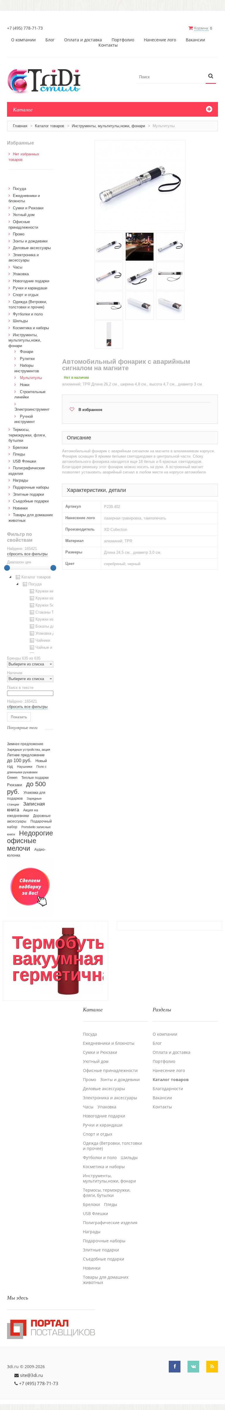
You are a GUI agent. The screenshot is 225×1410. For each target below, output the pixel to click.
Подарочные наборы (31, 487)
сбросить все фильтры (27, 554)
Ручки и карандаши (30, 288)
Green (12, 777)
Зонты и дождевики (30, 241)
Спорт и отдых (26, 295)
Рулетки (27, 358)
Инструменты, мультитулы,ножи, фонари (108, 126)
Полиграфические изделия (110, 1222)
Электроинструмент (32, 409)
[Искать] (211, 76)
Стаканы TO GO (49, 612)
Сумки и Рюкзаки (28, 208)
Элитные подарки (28, 494)
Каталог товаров (49, 126)
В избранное (90, 409)
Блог (49, 40)
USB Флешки (24, 461)
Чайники (42, 640)
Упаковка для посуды (54, 633)
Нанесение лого (160, 40)
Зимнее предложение (25, 744)
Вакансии (195, 40)
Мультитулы (31, 378)
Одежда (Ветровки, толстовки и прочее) (112, 1146)
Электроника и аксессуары (110, 1097)
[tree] (30, 613)
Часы (17, 267)
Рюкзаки (14, 785)
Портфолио (123, 40)
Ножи (24, 385)
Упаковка (21, 274)
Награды (20, 480)
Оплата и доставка (83, 40)
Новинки (20, 508)
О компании (23, 40)
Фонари (26, 351)
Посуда (19, 188)
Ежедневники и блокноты (108, 1043)
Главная (20, 126)
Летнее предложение (26, 755)
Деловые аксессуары (32, 248)
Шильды (20, 321)
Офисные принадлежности (110, 1070)
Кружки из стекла (51, 619)
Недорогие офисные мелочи (30, 841)
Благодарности (168, 1088)
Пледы (19, 454)
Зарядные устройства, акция (28, 749)
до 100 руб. (19, 760)
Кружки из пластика (53, 598)
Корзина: (201, 28)
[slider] (7, 568)
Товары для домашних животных (105, 1280)
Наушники (24, 766)
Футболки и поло (28, 314)
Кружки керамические (54, 591)
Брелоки (20, 447)
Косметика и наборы (31, 328)
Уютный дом (24, 215)
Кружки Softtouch (50, 605)
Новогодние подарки (31, 281)
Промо (18, 234)
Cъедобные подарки (31, 501)
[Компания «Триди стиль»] (47, 80)
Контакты (108, 45)
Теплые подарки (35, 777)
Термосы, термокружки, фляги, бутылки (27, 435)
